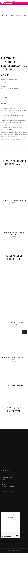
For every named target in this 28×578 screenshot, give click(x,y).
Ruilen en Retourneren (7, 489)
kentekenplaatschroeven (7, 124)
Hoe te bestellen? (6, 484)
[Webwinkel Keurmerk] (12, 502)
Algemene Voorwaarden (7, 475)
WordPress (18, 550)
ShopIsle (9, 550)
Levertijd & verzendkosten (8, 486)
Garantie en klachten (6, 482)
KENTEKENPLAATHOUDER (12, 88)
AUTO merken (9, 15)
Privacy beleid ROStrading (8, 491)
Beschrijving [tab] (6, 97)
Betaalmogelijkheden (7, 477)
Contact (3, 479)
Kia (14, 15)
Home (3, 15)
